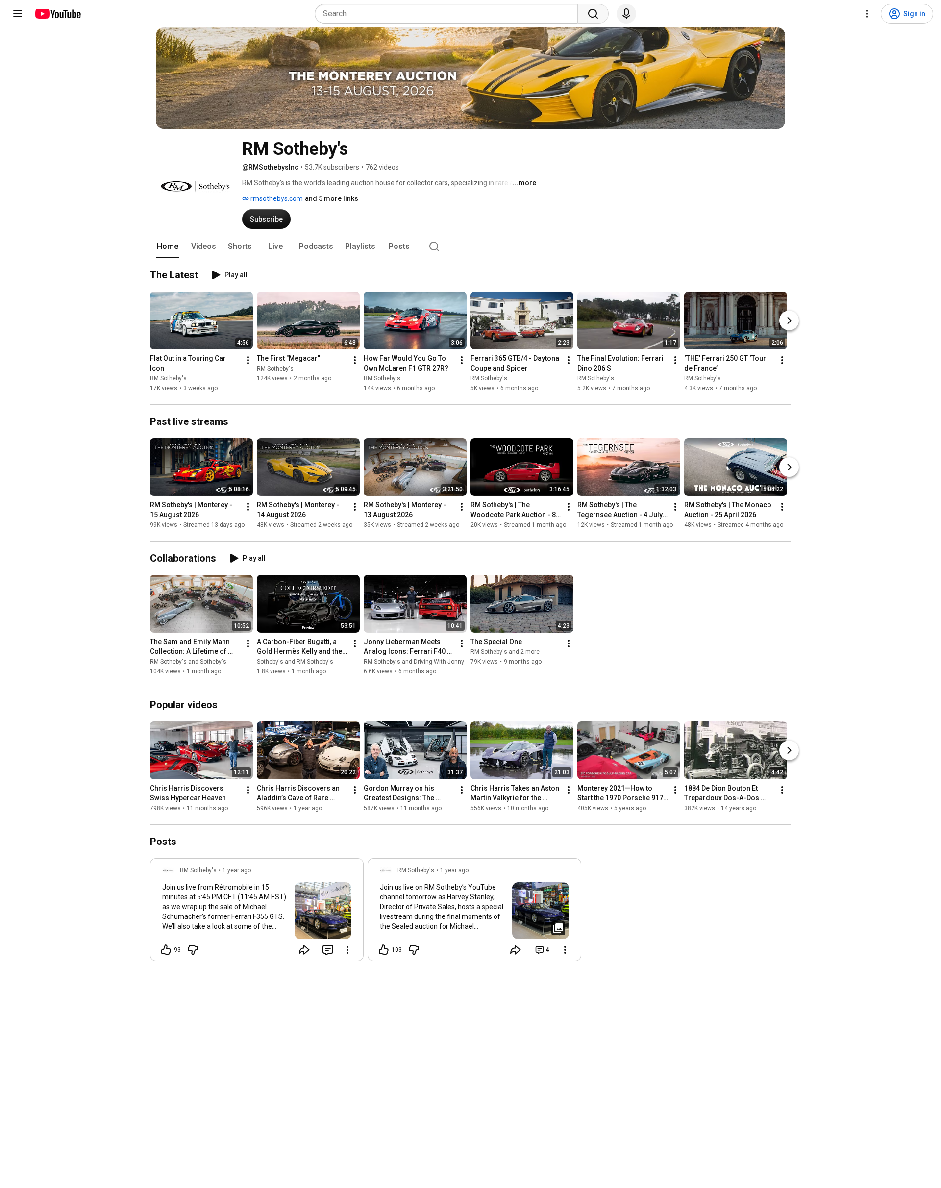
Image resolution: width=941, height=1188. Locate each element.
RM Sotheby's (168, 378)
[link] (256, 913)
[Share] (304, 950)
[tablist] (470, 246)
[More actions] (248, 360)
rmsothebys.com (276, 198)
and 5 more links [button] (331, 198)
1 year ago (237, 870)
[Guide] (18, 14)
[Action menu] (347, 950)
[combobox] (449, 14)
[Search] (593, 14)
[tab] (167, 246)
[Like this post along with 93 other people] (166, 950)
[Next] (789, 320)
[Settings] (867, 14)
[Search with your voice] (626, 14)
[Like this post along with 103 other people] (384, 950)
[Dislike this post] (192, 950)
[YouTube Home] (57, 13)
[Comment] (328, 950)
